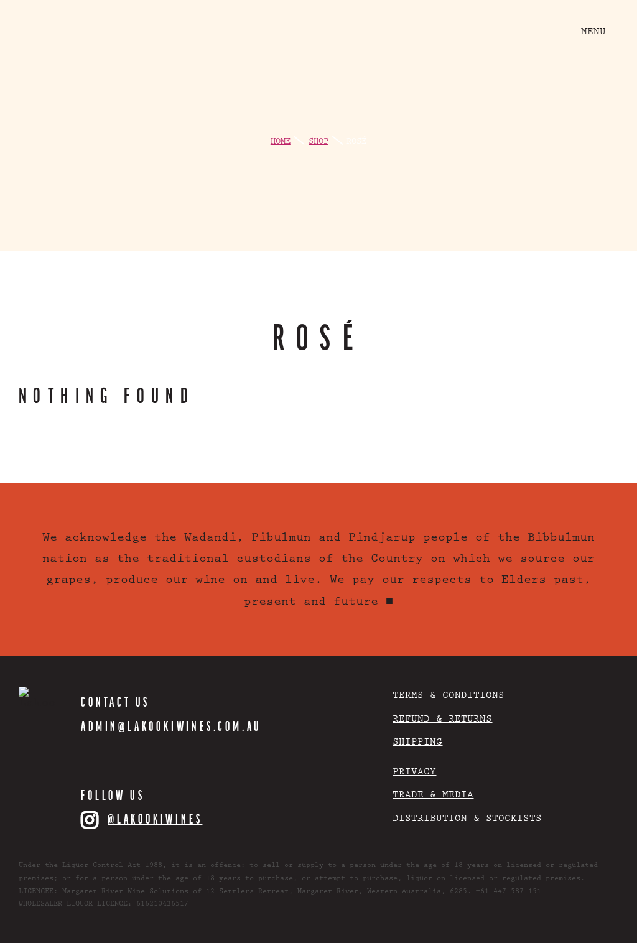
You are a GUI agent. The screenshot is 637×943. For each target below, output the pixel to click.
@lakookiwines (155, 818)
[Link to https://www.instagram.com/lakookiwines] (91, 820)
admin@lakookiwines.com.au (171, 725)
